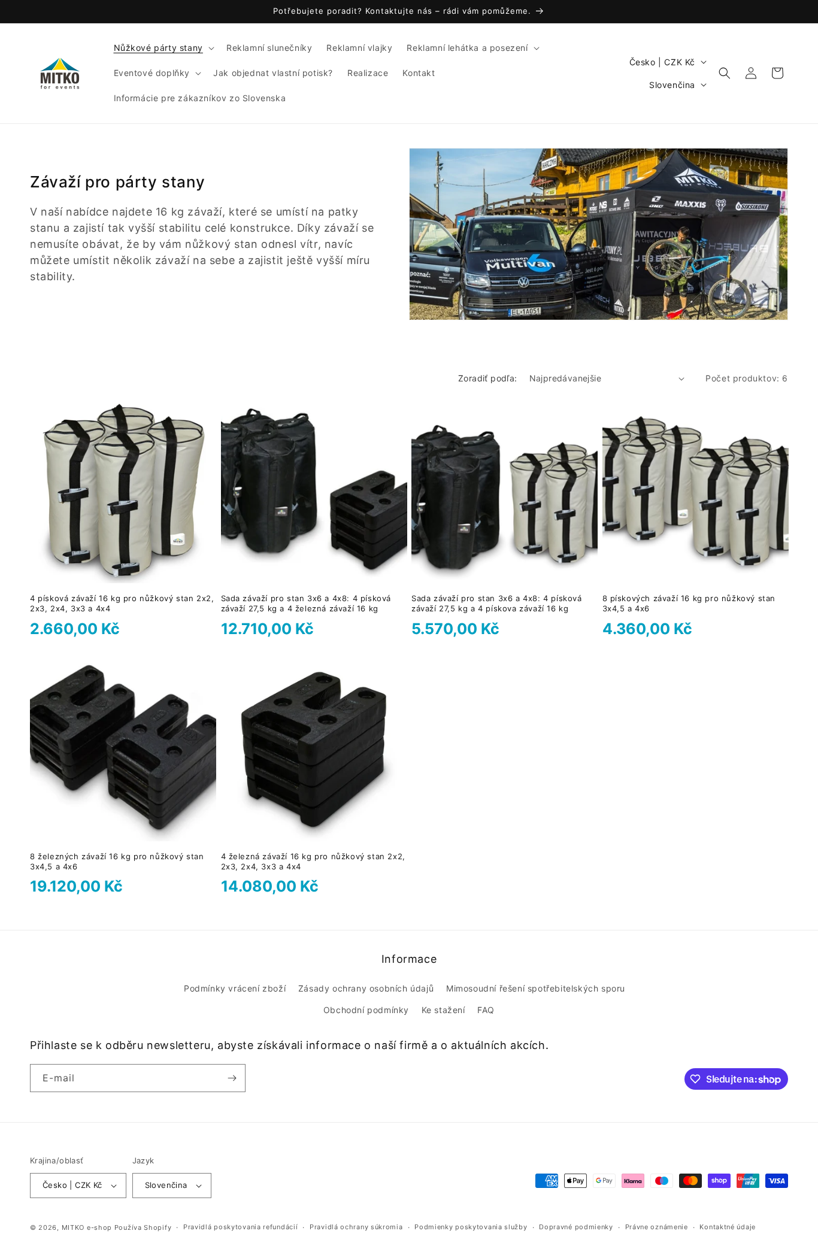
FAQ (486, 1010)
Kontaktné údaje (727, 1227)
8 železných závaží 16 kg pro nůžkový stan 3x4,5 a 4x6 (117, 861)
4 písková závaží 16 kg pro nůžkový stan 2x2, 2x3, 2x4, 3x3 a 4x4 (122, 603)
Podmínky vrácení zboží (235, 988)
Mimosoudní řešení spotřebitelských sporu (535, 988)
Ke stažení (443, 1010)
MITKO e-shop (87, 1227)
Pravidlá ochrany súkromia (356, 1227)
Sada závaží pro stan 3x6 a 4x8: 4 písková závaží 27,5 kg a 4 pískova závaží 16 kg (496, 603)
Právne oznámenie (656, 1227)
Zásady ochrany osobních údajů (366, 988)
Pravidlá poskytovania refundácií (240, 1227)
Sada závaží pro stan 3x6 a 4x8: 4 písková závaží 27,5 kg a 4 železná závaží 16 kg (306, 603)
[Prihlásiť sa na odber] (232, 1078)
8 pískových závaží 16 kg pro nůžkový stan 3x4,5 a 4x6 (689, 603)
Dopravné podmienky (576, 1227)
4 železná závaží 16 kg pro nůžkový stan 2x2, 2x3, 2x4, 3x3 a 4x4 (313, 861)
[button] (163, 47)
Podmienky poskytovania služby (470, 1227)
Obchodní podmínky (366, 1010)
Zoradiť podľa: (487, 378)
